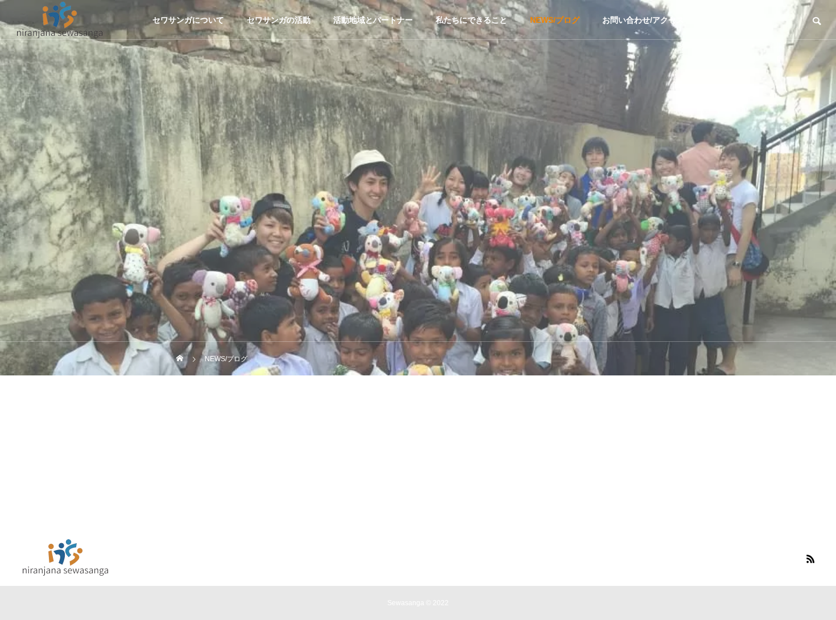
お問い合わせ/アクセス (643, 19)
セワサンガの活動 (279, 19)
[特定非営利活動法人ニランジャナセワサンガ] (59, 20)
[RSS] (810, 558)
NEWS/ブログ (555, 19)
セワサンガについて (188, 19)
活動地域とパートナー (373, 19)
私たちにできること (471, 19)
